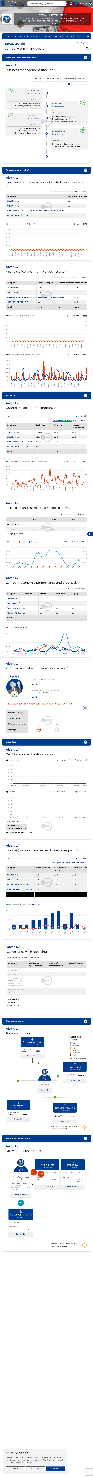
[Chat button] (71, 3)
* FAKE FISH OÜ (13, 603)
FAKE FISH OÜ (13, 206)
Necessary (35, 1469)
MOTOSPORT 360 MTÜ (17, 216)
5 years (75, 461)
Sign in (83, 4)
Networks (79, 36)
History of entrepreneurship (25, 36)
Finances (57, 36)
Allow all (55, 1469)
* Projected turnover (62, 420)
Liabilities (68, 36)
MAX (83, 461)
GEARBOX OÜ (13, 201)
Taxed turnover (79, 420)
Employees (45, 36)
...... (38, 707)
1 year (66, 461)
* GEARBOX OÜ (13, 598)
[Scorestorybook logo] (13, 3)
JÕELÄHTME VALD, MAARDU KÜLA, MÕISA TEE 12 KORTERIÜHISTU (35, 211)
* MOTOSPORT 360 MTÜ (18, 608)
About (15, 1469)
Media (6, 36)
